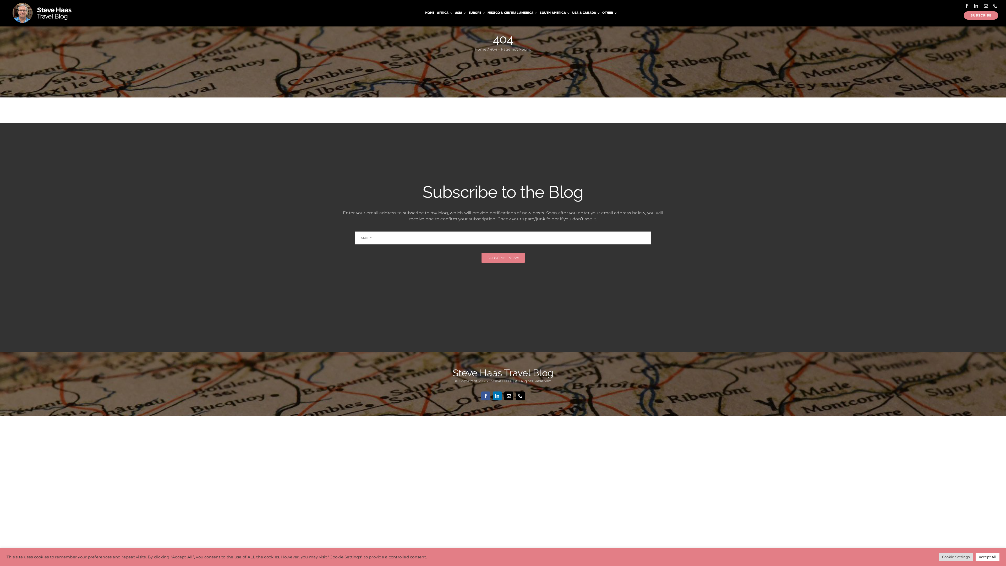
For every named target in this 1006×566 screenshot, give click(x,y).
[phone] (995, 6)
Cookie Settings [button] (956, 557)
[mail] (986, 6)
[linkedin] (976, 6)
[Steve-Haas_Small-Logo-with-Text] (43, 3)
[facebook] (967, 6)
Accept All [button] (987, 557)
